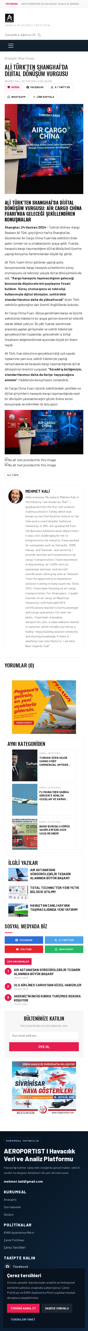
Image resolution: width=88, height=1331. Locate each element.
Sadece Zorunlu (57, 1308)
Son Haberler (12, 1207)
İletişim (8, 1214)
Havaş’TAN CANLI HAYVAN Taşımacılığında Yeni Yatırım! (54, 907)
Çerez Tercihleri (15, 1247)
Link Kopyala (45, 96)
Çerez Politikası (14, 1240)
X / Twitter (62, 87)
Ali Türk (13, 474)
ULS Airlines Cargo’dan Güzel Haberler (47, 985)
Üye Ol (44, 1047)
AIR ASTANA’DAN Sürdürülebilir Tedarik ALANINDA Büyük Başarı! (50, 874)
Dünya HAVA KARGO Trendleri (52, 828)
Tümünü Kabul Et (23, 1308)
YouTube (26, 949)
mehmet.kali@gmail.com (23, 1181)
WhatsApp (18, 96)
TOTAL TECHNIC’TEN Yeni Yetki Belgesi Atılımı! (54, 890)
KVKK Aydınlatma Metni (19, 1232)
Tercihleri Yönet (22, 1319)
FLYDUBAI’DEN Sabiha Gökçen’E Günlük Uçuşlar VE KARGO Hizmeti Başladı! (54, 763)
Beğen (15, 87)
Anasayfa (10, 1199)
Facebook (37, 87)
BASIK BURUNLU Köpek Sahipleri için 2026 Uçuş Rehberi (54, 795)
